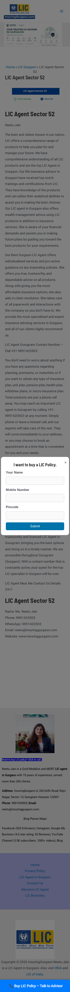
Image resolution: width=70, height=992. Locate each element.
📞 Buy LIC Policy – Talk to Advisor (36, 986)
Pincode (12, 507)
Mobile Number (17, 490)
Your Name (14, 472)
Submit (35, 526)
